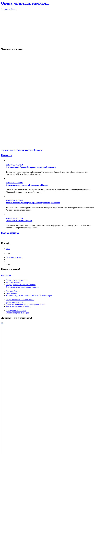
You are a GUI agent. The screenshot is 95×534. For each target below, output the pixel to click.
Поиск (13, 9)
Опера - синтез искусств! (16, 280)
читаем (6, 275)
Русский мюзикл (13, 282)
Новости (6, 155)
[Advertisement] (47, 27)
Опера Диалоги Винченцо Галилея (21, 285)
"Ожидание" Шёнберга (16, 311)
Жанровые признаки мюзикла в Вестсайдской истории (29, 295)
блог (3, 9)
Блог (8, 249)
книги (8, 9)
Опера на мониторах (14, 302)
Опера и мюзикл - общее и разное (20, 300)
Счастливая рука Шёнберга (17, 313)
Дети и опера (11, 293)
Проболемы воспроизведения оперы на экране (25, 304)
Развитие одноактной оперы (18, 306)
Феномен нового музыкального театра (22, 287)
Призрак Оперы (12, 291)
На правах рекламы (14, 257)
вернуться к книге (8, 150)
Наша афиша (10, 232)
